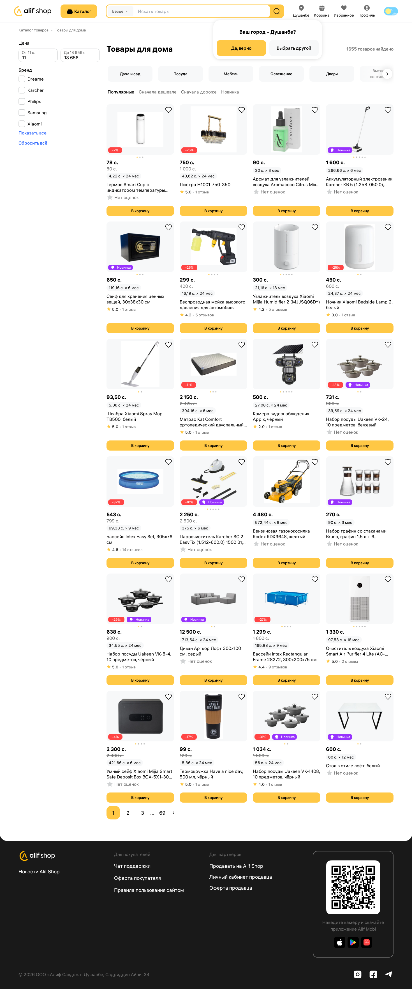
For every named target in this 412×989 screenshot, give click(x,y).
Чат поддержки (132, 866)
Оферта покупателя (137, 878)
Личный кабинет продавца (240, 877)
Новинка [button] (230, 92)
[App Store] (339, 942)
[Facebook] (373, 974)
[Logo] (62, 856)
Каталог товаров (33, 30)
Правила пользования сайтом (149, 890)
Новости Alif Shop (39, 871)
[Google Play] (353, 942)
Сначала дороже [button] (199, 92)
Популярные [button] (121, 92)
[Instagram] (357, 974)
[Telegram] (389, 974)
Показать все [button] (32, 133)
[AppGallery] (366, 942)
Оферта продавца (230, 888)
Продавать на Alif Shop (236, 866)
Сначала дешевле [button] (158, 92)
